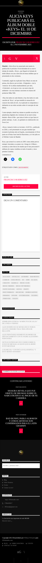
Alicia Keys (23, 167)
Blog (5, 480)
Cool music (15, 280)
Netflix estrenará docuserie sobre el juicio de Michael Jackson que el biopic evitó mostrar (19, 344)
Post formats (8, 292)
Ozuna (19, 289)
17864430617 (8, 503)
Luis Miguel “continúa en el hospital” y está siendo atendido (19, 351)
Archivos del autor (21, 186)
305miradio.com (7, 540)
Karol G (15, 283)
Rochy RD (20, 292)
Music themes (8, 286)
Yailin (15, 298)
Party (26, 289)
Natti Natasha (9, 289)
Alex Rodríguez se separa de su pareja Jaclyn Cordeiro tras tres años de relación (18, 329)
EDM (27, 280)
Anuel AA (15, 276)
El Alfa (34, 280)
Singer (14, 295)
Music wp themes (23, 286)
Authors (24, 276)
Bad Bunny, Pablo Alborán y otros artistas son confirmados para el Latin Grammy (21, 422)
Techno (34, 295)
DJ (23, 280)
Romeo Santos (31, 292)
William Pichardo (29, 538)
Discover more (6, 521)
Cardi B (6, 280)
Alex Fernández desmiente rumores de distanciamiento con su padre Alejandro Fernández (20, 336)
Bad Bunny (34, 276)
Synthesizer (24, 295)
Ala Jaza (6, 276)
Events (6, 485)
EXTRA (21, 13)
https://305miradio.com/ (12, 499)
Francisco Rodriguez (27, 42)
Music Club (24, 283)
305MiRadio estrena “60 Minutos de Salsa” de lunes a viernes (20, 322)
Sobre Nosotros (8, 482)
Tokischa (7, 298)
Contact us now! (8, 487)
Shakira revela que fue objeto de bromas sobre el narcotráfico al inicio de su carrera (21, 394)
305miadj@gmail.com (11, 507)
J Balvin (6, 283)
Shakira (6, 295)
